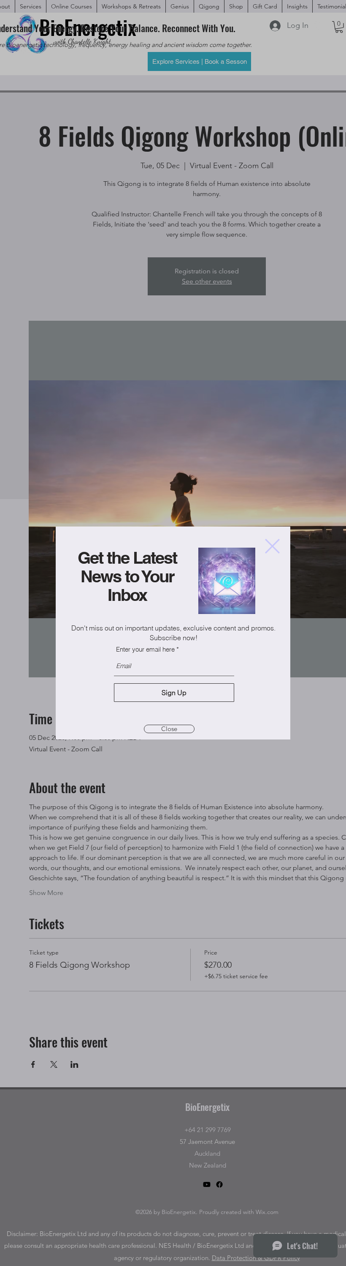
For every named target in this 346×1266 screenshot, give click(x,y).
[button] (272, 546)
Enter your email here (145, 649)
